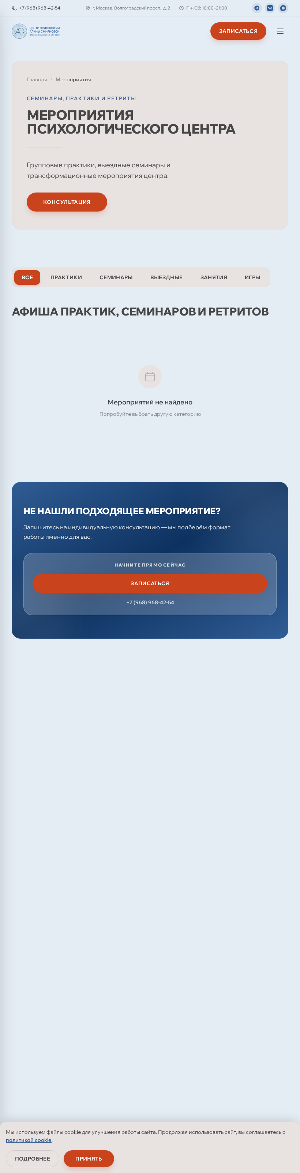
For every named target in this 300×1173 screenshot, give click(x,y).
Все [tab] (27, 277)
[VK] (270, 8)
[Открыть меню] (280, 31)
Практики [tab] (66, 277)
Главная (37, 79)
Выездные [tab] (166, 277)
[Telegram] (257, 8)
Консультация (67, 202)
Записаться (238, 31)
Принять (88, 1158)
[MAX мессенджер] (283, 8)
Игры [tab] (252, 277)
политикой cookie (29, 1140)
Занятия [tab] (213, 277)
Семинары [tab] (116, 277)
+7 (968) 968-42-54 (150, 602)
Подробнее (32, 1158)
